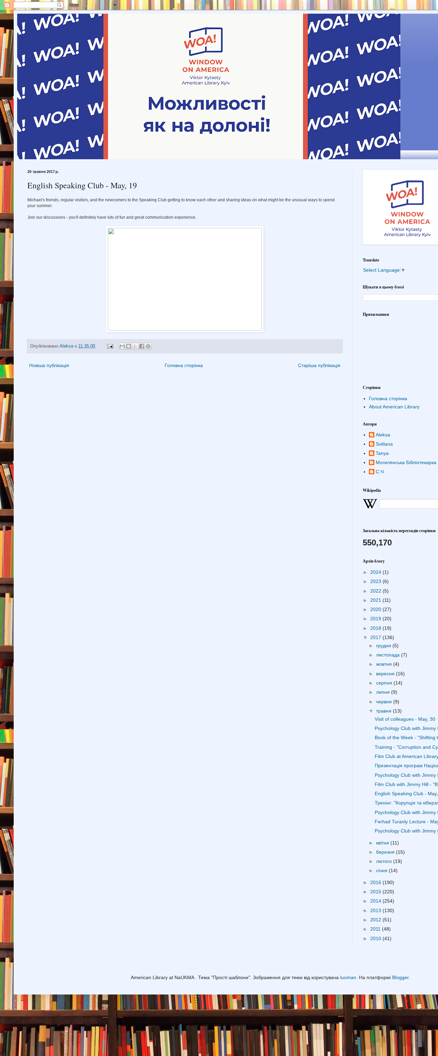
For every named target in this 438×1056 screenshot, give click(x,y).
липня (383, 692)
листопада (388, 655)
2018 (376, 628)
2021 (376, 600)
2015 (376, 891)
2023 (376, 581)
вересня (386, 673)
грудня (384, 645)
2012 (376, 919)
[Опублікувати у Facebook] (141, 346)
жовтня (384, 664)
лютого (384, 861)
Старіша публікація (319, 365)
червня (384, 701)
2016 (376, 882)
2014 (376, 901)
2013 (376, 910)
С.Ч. (380, 471)
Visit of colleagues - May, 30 (405, 719)
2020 (376, 609)
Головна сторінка (184, 365)
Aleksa (383, 434)
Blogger (400, 977)
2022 (376, 591)
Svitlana (384, 444)
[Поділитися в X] (135, 346)
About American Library (394, 406)
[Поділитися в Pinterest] (148, 346)
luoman (348, 977)
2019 (376, 618)
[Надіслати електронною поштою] (122, 346)
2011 (376, 929)
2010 (376, 938)
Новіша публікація (49, 365)
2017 (376, 637)
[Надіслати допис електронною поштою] (110, 346)
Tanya (382, 453)
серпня (385, 683)
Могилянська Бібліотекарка (406, 462)
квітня (383, 842)
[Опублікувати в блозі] (128, 346)
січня (382, 870)
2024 (376, 572)
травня (384, 711)
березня (386, 852)
